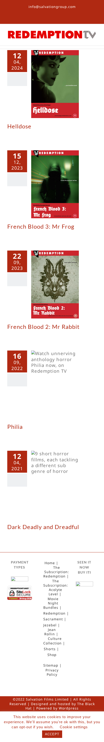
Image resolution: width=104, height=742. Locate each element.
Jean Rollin (50, 632)
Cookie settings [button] (74, 727)
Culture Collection (52, 640)
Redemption (54, 613)
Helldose (19, 126)
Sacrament (53, 619)
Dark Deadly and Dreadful (43, 526)
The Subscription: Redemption (56, 571)
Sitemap (50, 665)
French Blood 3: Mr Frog (40, 226)
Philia (15, 426)
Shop (52, 655)
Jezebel (50, 625)
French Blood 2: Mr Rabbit (43, 326)
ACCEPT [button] (52, 734)
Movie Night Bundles (51, 603)
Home (50, 563)
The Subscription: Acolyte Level (55, 587)
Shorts (50, 649)
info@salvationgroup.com (52, 6)
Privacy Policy (52, 672)
